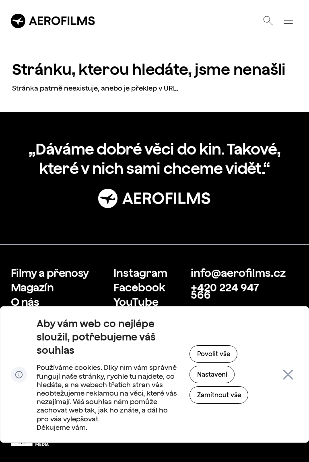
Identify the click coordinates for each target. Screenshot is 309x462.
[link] (50, 273)
